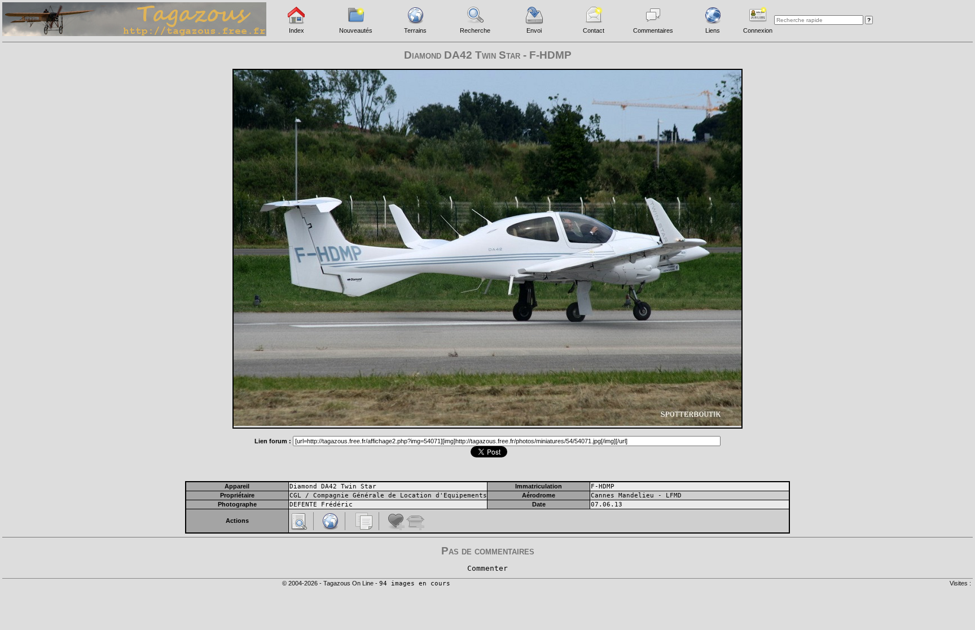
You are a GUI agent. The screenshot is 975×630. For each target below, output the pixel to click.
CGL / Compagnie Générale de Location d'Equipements (388, 495)
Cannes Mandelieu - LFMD (636, 495)
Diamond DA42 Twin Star (332, 486)
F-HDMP (602, 486)
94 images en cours (414, 583)
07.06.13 (606, 504)
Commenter (487, 568)
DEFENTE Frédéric (321, 504)
